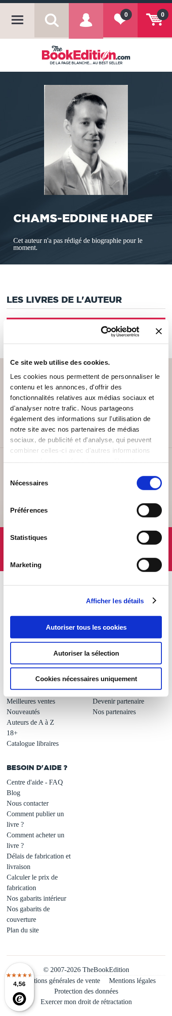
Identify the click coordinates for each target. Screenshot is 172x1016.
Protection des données (86, 991)
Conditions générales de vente (58, 980)
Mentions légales (132, 980)
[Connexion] (86, 27)
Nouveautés (23, 711)
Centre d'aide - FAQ (35, 782)
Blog (13, 792)
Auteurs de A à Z (30, 722)
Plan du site (23, 930)
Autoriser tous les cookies (86, 627)
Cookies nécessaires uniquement (86, 678)
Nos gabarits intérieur (36, 898)
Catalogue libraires (33, 743)
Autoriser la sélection (86, 653)
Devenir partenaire (118, 701)
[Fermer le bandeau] (159, 331)
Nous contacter (28, 803)
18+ (12, 733)
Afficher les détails (115, 600)
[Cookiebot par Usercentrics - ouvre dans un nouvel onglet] (104, 331)
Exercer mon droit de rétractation (86, 1001)
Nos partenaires (114, 711)
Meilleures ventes (31, 701)
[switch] (149, 510)
